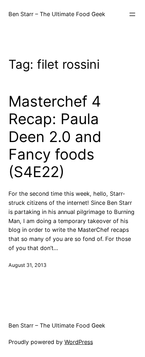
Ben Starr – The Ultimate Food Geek (56, 14)
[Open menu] (132, 14)
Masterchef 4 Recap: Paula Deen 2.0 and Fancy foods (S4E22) (54, 137)
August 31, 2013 (27, 265)
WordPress (78, 341)
